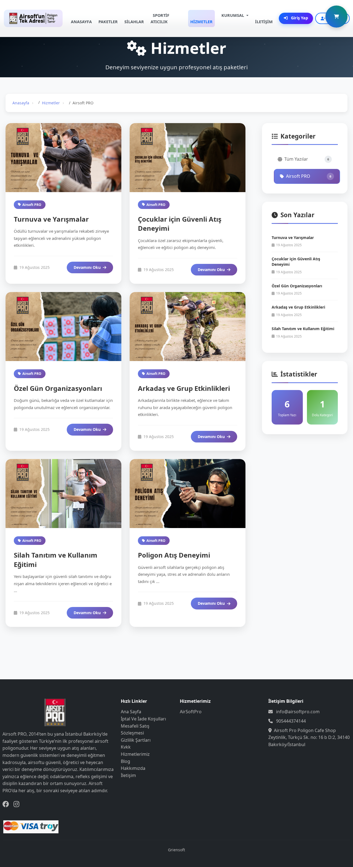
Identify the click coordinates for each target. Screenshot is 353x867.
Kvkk (126, 747)
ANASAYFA (81, 21)
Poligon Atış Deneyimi (174, 555)
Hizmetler (51, 102)
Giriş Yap (299, 17)
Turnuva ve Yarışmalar (51, 219)
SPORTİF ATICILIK (160, 18)
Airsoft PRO (31, 204)
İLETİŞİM (264, 21)
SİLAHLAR (134, 21)
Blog (125, 761)
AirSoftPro (191, 712)
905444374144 (291, 721)
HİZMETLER (201, 21)
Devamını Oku (87, 267)
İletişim (128, 775)
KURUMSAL (232, 15)
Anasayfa (20, 102)
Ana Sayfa (131, 712)
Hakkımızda (133, 768)
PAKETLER (108, 21)
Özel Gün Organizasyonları (58, 388)
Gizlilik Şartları (136, 740)
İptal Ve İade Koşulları (143, 719)
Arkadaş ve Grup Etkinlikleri (184, 388)
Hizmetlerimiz (135, 754)
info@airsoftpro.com (298, 712)
